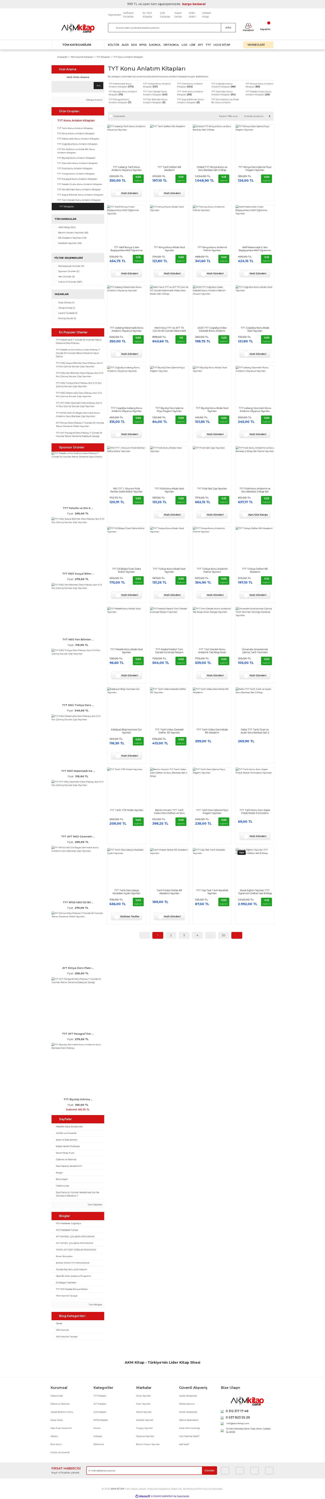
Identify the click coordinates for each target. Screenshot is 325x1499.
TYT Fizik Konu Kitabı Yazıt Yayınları (169, 490)
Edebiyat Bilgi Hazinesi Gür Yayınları (126, 731)
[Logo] (78, 27)
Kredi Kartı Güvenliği (189, 1428)
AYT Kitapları (99, 1404)
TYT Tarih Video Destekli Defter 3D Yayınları (169, 731)
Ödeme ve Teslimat (60, 1404)
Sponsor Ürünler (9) (68, 271)
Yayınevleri (114, 14)
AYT (200, 44)
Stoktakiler (119, 116)
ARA (228, 27)
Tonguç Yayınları (144, 1428)
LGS (184, 44)
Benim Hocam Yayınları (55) (73, 232)
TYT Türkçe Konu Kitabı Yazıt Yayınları (169, 570)
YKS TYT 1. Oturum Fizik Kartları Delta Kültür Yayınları (126, 490)
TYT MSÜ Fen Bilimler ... (77, 639)
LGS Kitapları (99, 1412)
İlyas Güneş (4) (66, 302)
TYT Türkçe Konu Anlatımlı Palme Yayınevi (212, 570)
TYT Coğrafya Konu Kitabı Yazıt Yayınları (255, 329)
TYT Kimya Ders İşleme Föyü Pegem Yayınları (254, 168)
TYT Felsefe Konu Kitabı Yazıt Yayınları (126, 651)
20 (223, 935)
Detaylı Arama (94, 99)
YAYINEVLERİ (256, 44)
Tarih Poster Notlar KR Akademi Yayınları (169, 892)
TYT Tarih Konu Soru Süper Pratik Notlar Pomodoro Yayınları (254, 812)
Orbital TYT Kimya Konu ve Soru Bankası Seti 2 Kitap (212, 168)
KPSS (143, 44)
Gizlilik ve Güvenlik (60, 1452)
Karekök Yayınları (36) (70, 243)
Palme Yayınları (144, 1412)
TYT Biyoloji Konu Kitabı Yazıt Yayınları (212, 409)
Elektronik (98, 1444)
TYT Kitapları (99, 1395)
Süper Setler (178, 14)
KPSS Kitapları (100, 1420)
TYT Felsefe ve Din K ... (78, 508)
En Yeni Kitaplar (147, 14)
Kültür (113, 44)
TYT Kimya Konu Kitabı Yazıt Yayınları (169, 249)
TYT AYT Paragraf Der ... (78, 1033)
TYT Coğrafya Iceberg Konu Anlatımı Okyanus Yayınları (126, 409)
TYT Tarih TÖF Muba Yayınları (126, 810)
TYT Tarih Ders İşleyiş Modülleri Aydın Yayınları (126, 892)
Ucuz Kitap (221, 44)
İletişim (54, 1436)
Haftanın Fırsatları (128, 14)
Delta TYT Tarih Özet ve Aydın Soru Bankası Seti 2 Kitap (255, 731)
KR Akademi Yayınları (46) (72, 237)
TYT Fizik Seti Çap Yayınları (212, 488)
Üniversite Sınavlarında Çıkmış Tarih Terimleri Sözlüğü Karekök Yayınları (254, 651)
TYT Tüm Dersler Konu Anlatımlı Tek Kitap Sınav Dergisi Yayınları (212, 651)
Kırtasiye (97, 1436)
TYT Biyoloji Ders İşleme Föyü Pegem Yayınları (169, 409)
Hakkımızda (57, 1395)
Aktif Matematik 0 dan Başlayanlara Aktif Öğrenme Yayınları (255, 249)
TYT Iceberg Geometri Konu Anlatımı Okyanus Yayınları (255, 409)
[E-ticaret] (162, 1496)
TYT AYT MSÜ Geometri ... (78, 836)
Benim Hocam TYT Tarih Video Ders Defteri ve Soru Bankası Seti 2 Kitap (169, 812)
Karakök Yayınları (144, 1420)
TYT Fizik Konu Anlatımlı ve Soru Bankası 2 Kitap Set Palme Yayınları (254, 490)
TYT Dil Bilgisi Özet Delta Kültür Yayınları (126, 570)
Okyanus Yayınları (145, 1436)
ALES (125, 44)
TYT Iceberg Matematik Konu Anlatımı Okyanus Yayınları (126, 329)
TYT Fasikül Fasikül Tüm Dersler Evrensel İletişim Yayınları (169, 651)
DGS (134, 44)
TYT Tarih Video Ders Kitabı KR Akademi (212, 731)
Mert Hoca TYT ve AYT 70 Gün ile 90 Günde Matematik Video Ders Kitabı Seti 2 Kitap (169, 329)
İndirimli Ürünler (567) (70, 281)
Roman (97, 1428)
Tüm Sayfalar (94, 1204)
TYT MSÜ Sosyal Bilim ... (78, 573)
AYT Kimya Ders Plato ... (77, 967)
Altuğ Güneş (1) (66, 307)
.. (210, 935)
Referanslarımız (187, 1404)
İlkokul (155, 44)
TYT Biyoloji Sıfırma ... (78, 1099)
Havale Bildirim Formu (62, 1412)
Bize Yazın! (56, 1444)
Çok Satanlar (165, 14)
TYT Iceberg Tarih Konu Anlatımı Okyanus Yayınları (127, 168)
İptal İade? (184, 1444)
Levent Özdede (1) (67, 313)
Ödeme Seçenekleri (188, 1420)
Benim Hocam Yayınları (148, 1444)
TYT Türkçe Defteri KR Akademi (255, 570)
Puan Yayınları (143, 1404)
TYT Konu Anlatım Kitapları (128, 56)
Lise (192, 44)
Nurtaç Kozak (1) (67, 318)
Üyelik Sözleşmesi (188, 1395)
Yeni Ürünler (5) (66, 276)
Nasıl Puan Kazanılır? (61, 1428)
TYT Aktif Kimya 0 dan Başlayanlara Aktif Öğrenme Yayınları (127, 249)
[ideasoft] (142, 1496)
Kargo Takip (57, 1420)
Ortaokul (171, 44)
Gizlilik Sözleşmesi (188, 1412)
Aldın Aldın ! (192, 14)
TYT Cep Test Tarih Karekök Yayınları (212, 892)
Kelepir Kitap (206, 14)
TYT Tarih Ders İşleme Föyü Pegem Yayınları (212, 811)
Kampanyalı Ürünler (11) (71, 266)
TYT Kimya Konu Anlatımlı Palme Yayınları (212, 249)
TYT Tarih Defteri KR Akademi (169, 168)
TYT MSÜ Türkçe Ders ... (78, 705)
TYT (208, 44)
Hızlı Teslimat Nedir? (189, 1436)
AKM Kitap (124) (67, 227)
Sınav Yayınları (143, 1395)
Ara (98, 85)
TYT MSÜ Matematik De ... (78, 770)
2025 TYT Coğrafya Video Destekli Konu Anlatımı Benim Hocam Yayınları (212, 329)
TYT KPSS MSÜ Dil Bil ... (78, 902)
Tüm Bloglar (95, 1304)
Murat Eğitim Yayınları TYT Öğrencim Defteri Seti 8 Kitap (255, 892)
